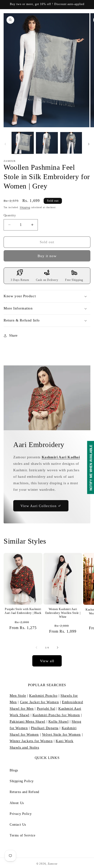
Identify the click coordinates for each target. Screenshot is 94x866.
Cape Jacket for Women (39, 702)
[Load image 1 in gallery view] (23, 143)
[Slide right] (88, 144)
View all (47, 661)
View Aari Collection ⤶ (40, 506)
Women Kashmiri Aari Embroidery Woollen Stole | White (63, 612)
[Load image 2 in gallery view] (47, 143)
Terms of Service (22, 835)
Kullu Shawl (58, 721)
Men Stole (18, 695)
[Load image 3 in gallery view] (71, 143)
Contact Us (18, 824)
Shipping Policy (22, 781)
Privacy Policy (21, 814)
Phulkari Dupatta (45, 728)
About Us (17, 803)
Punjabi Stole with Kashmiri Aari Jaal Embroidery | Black (23, 611)
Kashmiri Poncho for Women (56, 715)
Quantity (10, 215)
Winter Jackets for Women (31, 741)
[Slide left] (5, 144)
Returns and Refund (24, 792)
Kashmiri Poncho (43, 695)
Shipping (25, 207)
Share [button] (13, 335)
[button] (47, 296)
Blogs (14, 770)
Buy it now (47, 256)
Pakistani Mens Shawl (27, 721)
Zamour (53, 863)
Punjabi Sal (46, 708)
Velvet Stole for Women (61, 734)
